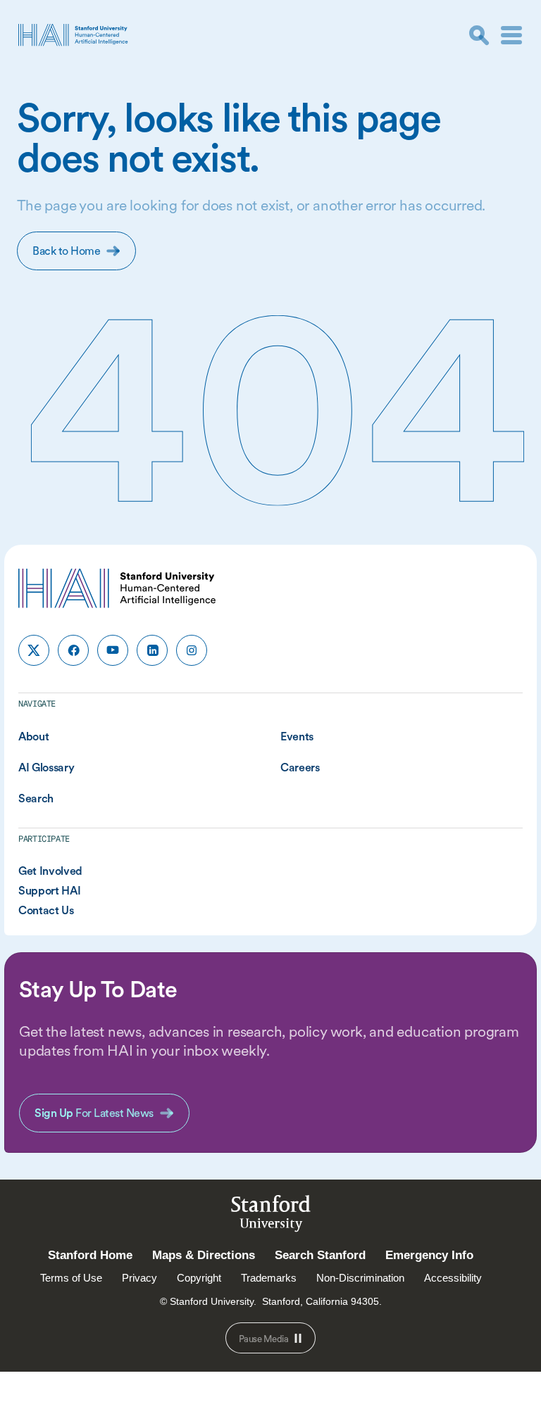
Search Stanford (320, 1255)
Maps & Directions (203, 1255)
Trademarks (269, 1278)
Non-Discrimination (360, 1278)
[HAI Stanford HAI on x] (33, 650)
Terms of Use (71, 1278)
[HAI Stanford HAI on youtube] (112, 650)
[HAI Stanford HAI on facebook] (73, 650)
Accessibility (453, 1278)
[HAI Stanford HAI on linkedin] (152, 650)
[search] (479, 35)
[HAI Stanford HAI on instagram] (191, 650)
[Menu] (511, 35)
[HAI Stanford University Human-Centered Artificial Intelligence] (73, 35)
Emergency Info (429, 1255)
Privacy (139, 1278)
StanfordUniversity (271, 1216)
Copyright (199, 1278)
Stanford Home (90, 1255)
